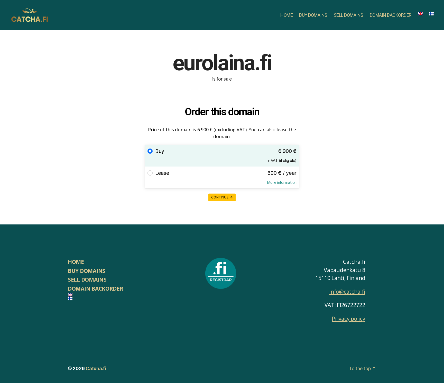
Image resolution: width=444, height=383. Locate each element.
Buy (159, 151)
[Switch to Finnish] (431, 13)
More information (282, 182)
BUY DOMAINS (313, 15)
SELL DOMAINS (348, 15)
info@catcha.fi (347, 291)
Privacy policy (348, 318)
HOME (286, 15)
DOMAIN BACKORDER (391, 15)
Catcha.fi (96, 368)
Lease (162, 173)
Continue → (222, 197)
